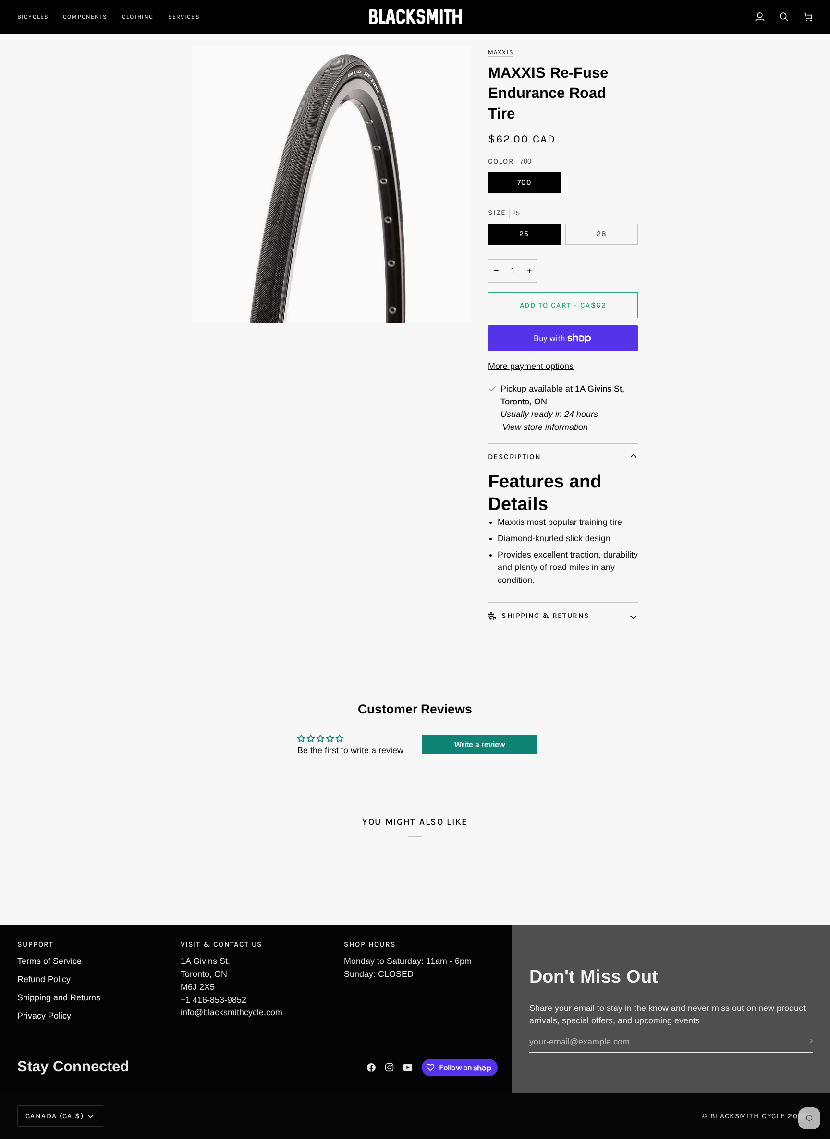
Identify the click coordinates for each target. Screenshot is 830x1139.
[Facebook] (371, 1067)
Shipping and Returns (58, 997)
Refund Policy (44, 979)
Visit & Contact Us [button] (222, 944)
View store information (545, 427)
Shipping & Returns (544, 615)
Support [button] (35, 944)
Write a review (479, 744)
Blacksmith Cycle (747, 1116)
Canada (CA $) (54, 1116)
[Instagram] (389, 1067)
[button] (36, 17)
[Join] (805, 1040)
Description (514, 456)
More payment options (531, 366)
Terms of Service (49, 961)
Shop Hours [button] (370, 944)
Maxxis (500, 52)
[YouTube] (407, 1067)
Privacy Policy (44, 1015)
